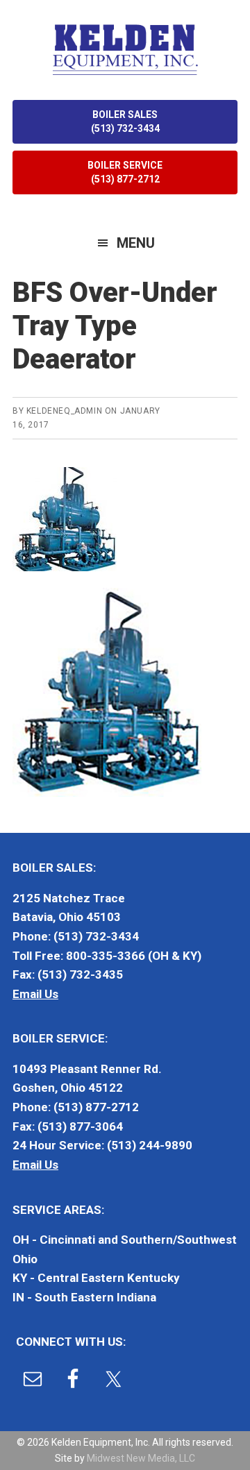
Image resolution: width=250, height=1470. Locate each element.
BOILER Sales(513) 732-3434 (125, 121)
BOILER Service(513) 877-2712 (125, 172)
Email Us (35, 994)
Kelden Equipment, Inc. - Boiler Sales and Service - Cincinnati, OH (125, 48)
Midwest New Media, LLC (141, 1458)
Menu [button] (136, 243)
